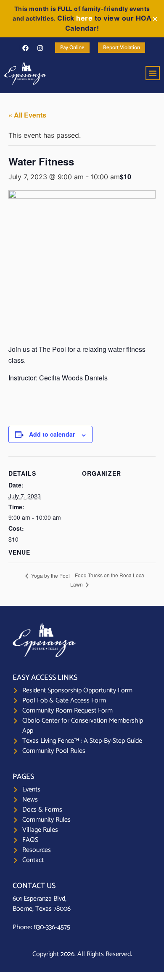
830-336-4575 (52, 927)
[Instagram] (40, 48)
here (84, 18)
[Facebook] (25, 48)
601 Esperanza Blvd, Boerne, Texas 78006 (42, 903)
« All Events (27, 115)
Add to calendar (52, 434)
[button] (152, 73)
